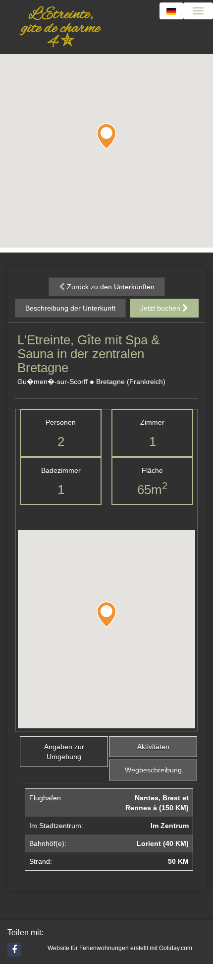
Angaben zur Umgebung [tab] (64, 752)
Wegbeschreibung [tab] (153, 770)
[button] (106, 136)
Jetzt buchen (161, 308)
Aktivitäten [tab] (153, 747)
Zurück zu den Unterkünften (110, 287)
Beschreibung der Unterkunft (70, 308)
